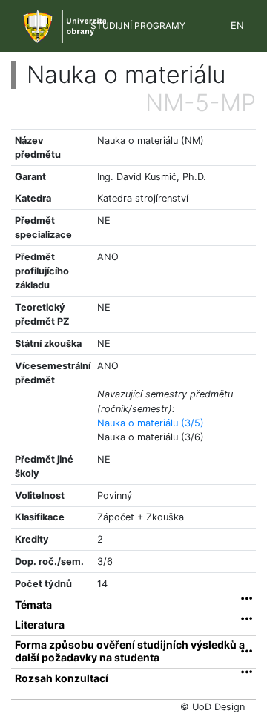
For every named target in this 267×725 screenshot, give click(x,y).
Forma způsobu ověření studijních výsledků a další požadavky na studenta (130, 651)
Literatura (40, 625)
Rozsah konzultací (61, 678)
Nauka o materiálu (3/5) (150, 422)
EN (237, 25)
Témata (33, 605)
